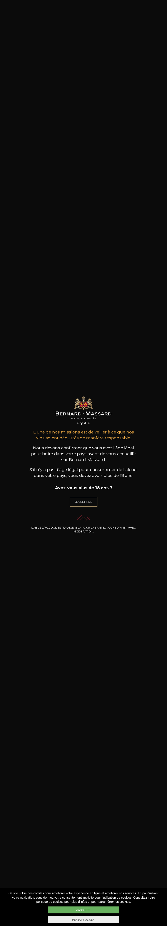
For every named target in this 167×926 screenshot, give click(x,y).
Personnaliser (83, 919)
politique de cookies (49, 901)
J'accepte (83, 910)
